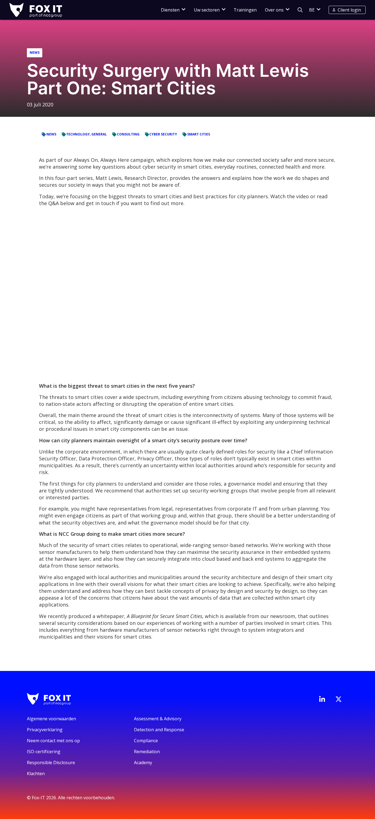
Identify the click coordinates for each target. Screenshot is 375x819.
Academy (143, 763)
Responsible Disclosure (51, 763)
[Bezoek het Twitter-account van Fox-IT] (338, 699)
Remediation (147, 752)
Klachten (36, 773)
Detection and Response (159, 730)
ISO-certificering (43, 752)
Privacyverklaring (45, 730)
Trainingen (245, 10)
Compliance (146, 741)
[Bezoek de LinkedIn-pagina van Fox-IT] (322, 699)
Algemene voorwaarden (51, 719)
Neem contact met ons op (53, 741)
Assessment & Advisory (157, 719)
